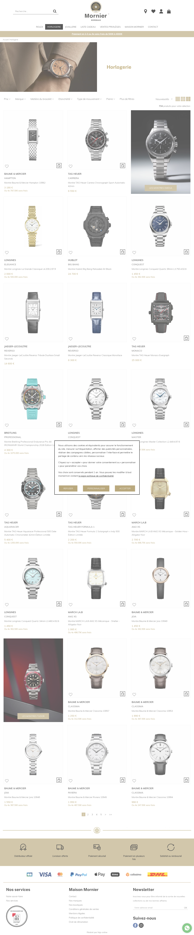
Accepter (125, 488)
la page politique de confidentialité (96, 475)
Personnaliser (96, 488)
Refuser (68, 488)
